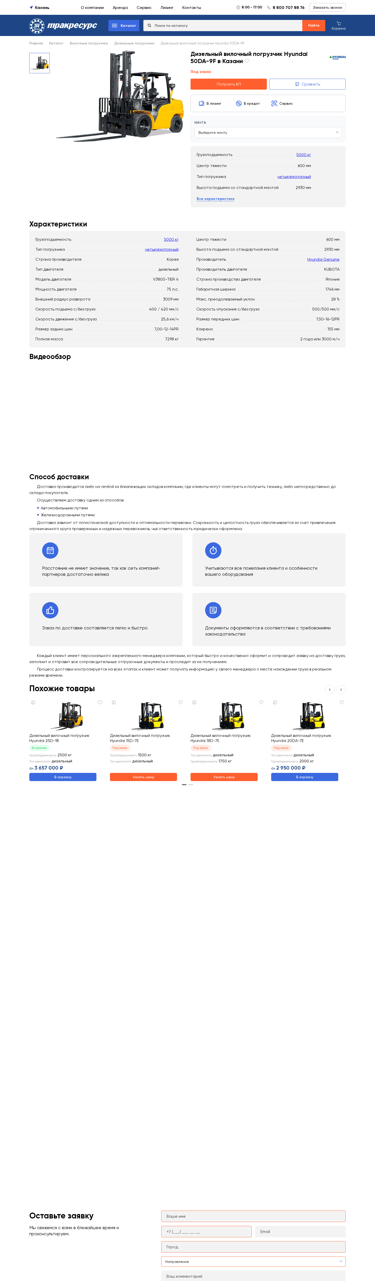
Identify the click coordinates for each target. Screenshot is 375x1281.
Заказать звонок (327, 7)
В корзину (62, 777)
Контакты (191, 7)
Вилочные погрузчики (89, 43)
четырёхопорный (294, 176)
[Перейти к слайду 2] (191, 784)
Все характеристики (215, 199)
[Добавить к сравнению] (33, 702)
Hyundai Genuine (323, 259)
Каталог (56, 43)
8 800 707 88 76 (289, 7)
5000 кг (303, 154)
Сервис (144, 7)
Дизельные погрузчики (134, 43)
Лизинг (166, 7)
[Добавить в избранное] (246, 61)
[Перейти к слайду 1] (184, 784)
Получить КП (229, 84)
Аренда (120, 7)
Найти (313, 25)
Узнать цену (143, 777)
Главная (36, 43)
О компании (92, 7)
